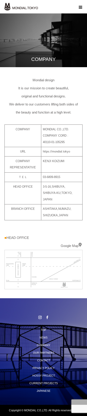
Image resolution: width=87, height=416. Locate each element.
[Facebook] (47, 317)
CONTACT (43, 360)
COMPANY (43, 345)
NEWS (43, 337)
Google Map (70, 246)
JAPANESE (43, 390)
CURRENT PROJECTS (43, 383)
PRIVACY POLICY (44, 368)
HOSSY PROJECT (43, 375)
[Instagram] (40, 317)
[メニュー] (80, 6)
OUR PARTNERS (43, 352)
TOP (43, 330)
